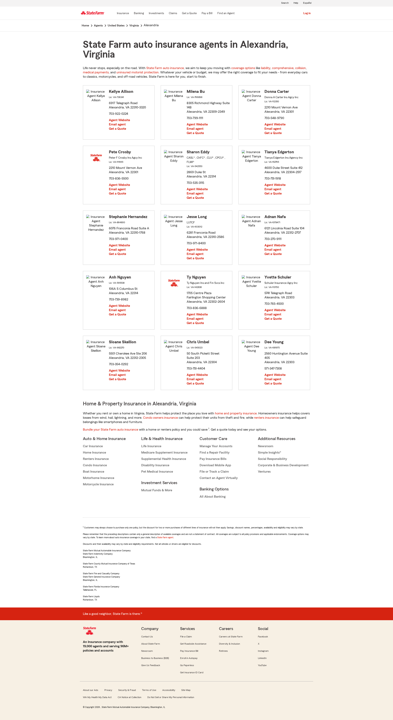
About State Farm (150, 644)
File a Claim (186, 636)
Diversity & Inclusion (229, 644)
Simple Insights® (269, 452)
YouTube (262, 665)
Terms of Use (149, 690)
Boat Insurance (93, 471)
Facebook (263, 636)
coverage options (243, 68)
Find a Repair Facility (214, 452)
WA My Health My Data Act (97, 697)
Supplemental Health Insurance (163, 459)
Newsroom (265, 446)
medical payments (96, 72)
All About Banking (213, 496)
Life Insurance (151, 446)
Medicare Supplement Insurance (164, 452)
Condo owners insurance (160, 417)
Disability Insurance (155, 465)
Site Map (186, 690)
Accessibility (168, 690)
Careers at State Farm (231, 636)
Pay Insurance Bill (189, 651)
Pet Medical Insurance (157, 471)
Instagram (263, 651)
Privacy (108, 690)
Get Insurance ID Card (191, 672)
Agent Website (119, 120)
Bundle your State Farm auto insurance (110, 429)
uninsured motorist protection (137, 72)
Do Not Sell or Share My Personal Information (170, 697)
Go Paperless (187, 665)
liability (265, 68)
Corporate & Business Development (283, 465)
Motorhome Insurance (98, 478)
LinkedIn (262, 658)
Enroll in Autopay (189, 658)
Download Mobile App (215, 465)
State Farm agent (165, 537)
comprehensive (283, 68)
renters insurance (266, 417)
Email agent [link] (117, 124)
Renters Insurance (96, 459)
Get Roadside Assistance (193, 644)
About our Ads (90, 690)
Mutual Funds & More (156, 490)
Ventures (264, 471)
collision (300, 68)
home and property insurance (236, 413)
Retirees (223, 651)
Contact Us (147, 636)
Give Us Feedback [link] (150, 665)
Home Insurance (94, 452)
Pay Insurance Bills (213, 459)
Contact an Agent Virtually (219, 478)
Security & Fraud (127, 690)
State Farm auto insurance (165, 68)
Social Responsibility (272, 459)
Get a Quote (117, 128)
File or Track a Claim (214, 471)
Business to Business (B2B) (155, 658)
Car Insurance (93, 446)
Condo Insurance (95, 465)
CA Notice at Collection (129, 697)
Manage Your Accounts (216, 446)
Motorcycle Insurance (98, 484)
